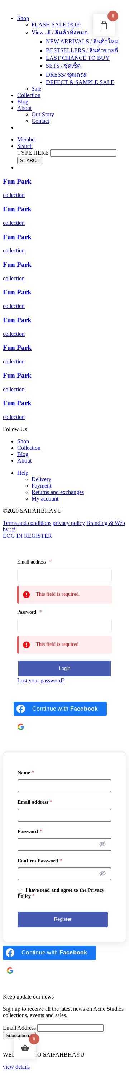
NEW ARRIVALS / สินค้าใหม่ (82, 41)
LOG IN (13, 536)
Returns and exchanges (58, 492)
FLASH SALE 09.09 (56, 24)
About (24, 108)
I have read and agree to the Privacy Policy (61, 893)
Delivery (41, 479)
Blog (22, 101)
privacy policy (69, 523)
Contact (40, 121)
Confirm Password (40, 861)
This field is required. (58, 594)
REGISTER (38, 536)
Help (22, 473)
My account (45, 499)
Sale (36, 89)
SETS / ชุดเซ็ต (63, 66)
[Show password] (102, 843)
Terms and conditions (27, 523)
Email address (34, 562)
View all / (60, 32)
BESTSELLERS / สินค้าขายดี (82, 50)
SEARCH (29, 160)
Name (26, 772)
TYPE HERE (33, 153)
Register (62, 919)
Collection (28, 95)
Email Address (19, 1028)
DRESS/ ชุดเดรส (66, 75)
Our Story (43, 114)
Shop (23, 18)
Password (29, 612)
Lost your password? (40, 680)
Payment (41, 486)
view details (16, 1067)
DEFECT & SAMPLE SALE (80, 82)
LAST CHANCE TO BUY (78, 58)
